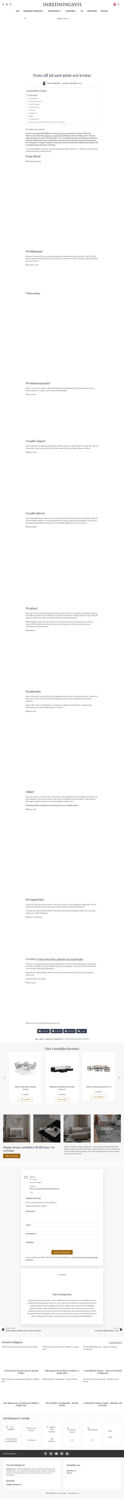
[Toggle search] (118, 4)
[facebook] (45, 1453)
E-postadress (31, 1233)
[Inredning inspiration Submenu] (44, 11)
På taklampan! (33, 98)
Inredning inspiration (33, 11)
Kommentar (31, 1211)
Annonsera (92, 11)
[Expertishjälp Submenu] (62, 11)
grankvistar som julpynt (51, 136)
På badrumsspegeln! (35, 101)
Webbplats (30, 1242)
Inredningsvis (10, 1469)
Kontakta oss (71, 1470)
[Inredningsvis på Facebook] (3, 4)
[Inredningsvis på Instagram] (7, 4)
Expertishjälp (54, 11)
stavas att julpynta (60, 133)
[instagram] (51, 1453)
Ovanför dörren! (34, 107)
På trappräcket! (33, 119)
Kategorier (70, 11)
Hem (17, 11)
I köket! (31, 116)
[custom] (62, 1453)
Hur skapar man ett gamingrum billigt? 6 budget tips (21, 1404)
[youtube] (56, 1453)
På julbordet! (32, 113)
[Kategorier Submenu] (77, 11)
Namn (28, 1225)
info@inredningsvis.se (14, 1484)
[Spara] (62, 276)
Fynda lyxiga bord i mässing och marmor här (60, 959)
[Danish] (114, 4)
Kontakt (104, 11)
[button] (4, 1077)
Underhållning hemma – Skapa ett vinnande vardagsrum (103, 1371)
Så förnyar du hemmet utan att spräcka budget (21, 1371)
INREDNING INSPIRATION (54, 1039)
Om (82, 11)
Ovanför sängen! (34, 104)
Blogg (42, 1039)
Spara (30, 19)
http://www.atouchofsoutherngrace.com (44, 1188)
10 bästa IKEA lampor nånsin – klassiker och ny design (102, 1404)
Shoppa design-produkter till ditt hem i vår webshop (46, 122)
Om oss (69, 1473)
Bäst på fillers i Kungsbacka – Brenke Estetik (62, 1404)
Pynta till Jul (32, 95)
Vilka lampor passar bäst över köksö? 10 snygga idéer (62, 1371)
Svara (31, 1192)
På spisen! (31, 110)
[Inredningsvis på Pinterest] (10, 4)
